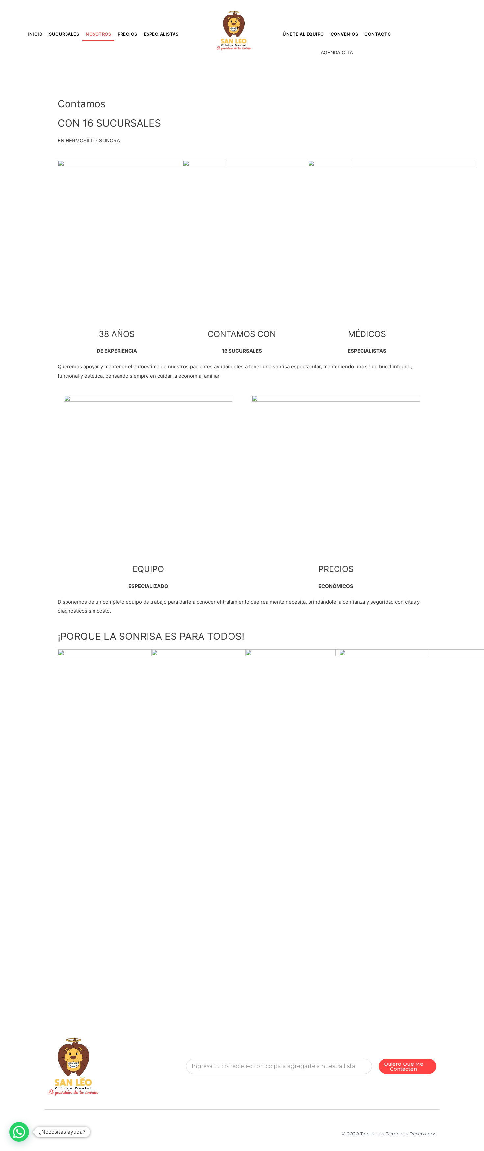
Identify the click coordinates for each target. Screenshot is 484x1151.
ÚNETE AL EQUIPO (303, 34)
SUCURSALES (64, 34)
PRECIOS (127, 34)
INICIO (35, 34)
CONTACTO (377, 34)
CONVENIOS (344, 34)
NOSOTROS (98, 34)
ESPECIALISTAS (161, 34)
